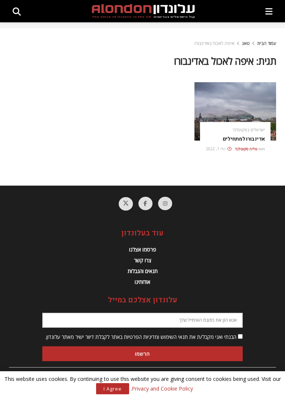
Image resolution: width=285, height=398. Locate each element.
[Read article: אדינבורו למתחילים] (235, 111)
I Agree (113, 388)
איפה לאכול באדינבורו (214, 43)
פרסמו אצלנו (142, 249)
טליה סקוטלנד (246, 148)
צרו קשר (142, 260)
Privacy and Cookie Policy (162, 388)
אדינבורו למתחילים (244, 139)
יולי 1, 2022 (216, 148)
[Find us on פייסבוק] (145, 203)
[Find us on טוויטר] (126, 204)
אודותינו (142, 281)
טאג (246, 43)
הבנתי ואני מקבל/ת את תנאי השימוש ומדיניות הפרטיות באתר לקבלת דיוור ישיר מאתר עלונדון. (141, 336)
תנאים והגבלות (143, 271)
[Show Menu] (268, 11)
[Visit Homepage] (143, 11)
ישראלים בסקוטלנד (249, 130)
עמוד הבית (266, 43)
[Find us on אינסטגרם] (165, 203)
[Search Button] (17, 11)
